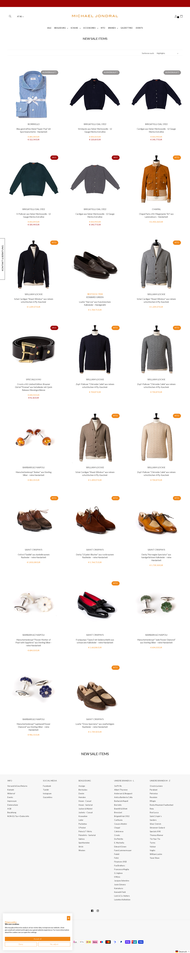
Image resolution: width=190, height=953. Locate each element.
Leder (81, 820)
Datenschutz (12, 805)
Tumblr (46, 790)
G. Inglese (118, 873)
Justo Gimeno (120, 885)
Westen (82, 850)
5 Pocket (82, 828)
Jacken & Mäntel (85, 809)
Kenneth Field (120, 892)
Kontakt (10, 790)
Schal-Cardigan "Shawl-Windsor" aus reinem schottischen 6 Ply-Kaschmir (33, 300)
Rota (152, 809)
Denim (81, 794)
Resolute (153, 797)
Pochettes (83, 824)
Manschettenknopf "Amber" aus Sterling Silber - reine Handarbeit (33, 473)
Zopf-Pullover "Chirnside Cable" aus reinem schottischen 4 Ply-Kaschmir (95, 385)
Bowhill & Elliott (120, 809)
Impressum (12, 801)
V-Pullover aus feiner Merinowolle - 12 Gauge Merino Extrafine (33, 215)
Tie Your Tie (155, 839)
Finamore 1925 (120, 862)
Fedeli (116, 854)
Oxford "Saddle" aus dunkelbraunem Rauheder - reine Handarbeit (34, 556)
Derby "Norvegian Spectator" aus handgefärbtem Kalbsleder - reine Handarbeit (156, 557)
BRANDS (112, 28)
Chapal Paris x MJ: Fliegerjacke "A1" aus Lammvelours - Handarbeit (156, 215)
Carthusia (118, 820)
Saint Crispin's (156, 816)
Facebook (47, 786)
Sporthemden (84, 843)
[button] (10, 16)
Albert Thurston (121, 790)
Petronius (154, 794)
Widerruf (11, 794)
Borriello (118, 805)
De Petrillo (118, 839)
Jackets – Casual (86, 812)
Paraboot (153, 790)
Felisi (116, 858)
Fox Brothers (119, 866)
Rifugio (153, 801)
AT (19, 16)
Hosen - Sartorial (86, 805)
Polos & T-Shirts (85, 831)
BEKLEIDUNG (60, 28)
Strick (81, 847)
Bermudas (83, 790)
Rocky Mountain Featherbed (161, 805)
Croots (117, 835)
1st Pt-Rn (118, 786)
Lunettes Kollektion (122, 900)
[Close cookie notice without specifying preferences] (68, 918)
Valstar (153, 847)
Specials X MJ (155, 831)
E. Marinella (119, 843)
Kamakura (118, 888)
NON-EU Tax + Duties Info (18, 816)
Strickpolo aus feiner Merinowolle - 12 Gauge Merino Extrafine (95, 130)
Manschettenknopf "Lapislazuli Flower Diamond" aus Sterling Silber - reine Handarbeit (33, 727)
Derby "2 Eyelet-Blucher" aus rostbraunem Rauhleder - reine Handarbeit (95, 556)
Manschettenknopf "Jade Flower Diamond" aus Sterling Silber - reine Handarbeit (156, 641)
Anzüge (82, 786)
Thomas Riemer (156, 835)
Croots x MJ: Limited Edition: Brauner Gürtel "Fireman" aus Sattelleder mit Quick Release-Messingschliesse (33, 387)
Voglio (152, 850)
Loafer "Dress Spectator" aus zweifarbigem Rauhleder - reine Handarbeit (95, 725)
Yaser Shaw (154, 858)
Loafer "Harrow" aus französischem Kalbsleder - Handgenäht (95, 303)
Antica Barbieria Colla (123, 797)
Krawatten (83, 816)
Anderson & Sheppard (123, 794)
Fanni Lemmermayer (123, 850)
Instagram (47, 794)
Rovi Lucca (154, 812)
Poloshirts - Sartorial (87, 835)
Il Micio (117, 877)
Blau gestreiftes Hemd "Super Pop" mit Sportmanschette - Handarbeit (34, 130)
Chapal (117, 828)
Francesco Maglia (121, 869)
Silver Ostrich (155, 824)
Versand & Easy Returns (17, 786)
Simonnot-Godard (157, 828)
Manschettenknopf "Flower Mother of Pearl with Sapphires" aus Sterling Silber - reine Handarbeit (33, 643)
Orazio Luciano (156, 786)
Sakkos (82, 839)
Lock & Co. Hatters (122, 896)
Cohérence (119, 831)
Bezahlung (11, 812)
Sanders (153, 820)
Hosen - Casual (85, 801)
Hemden (82, 797)
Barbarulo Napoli (121, 801)
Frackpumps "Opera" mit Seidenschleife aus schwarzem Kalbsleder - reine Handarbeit (95, 641)
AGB (9, 809)
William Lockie (156, 854)
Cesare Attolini (120, 824)
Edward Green (120, 847)
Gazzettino (47, 797)
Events (10, 797)
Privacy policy (11, 922)
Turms (152, 843)
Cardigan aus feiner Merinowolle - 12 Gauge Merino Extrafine (156, 130)
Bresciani (118, 812)
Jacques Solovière (121, 881)
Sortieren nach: (148, 53)
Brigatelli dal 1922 (121, 816)
